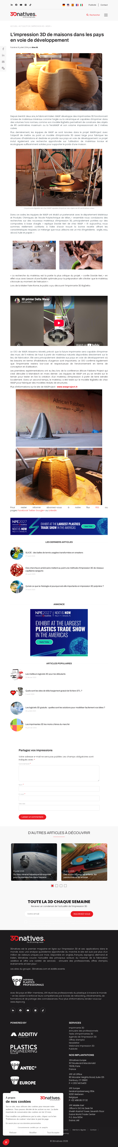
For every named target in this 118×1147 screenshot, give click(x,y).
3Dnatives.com (39, 968)
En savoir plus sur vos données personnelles (23, 1123)
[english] (68, 5)
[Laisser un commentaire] (3, 68)
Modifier (33, 1132)
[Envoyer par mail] (3, 62)
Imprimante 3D (76, 1027)
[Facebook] (3, 49)
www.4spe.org (17, 1001)
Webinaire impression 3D (81, 1045)
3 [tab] (61, 885)
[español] (73, 5)
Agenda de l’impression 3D (83, 1036)
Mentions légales (79, 1130)
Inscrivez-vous (82, 914)
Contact (104, 5)
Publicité (92, 5)
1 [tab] (52, 885)
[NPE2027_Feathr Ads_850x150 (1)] (59, 526)
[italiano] (81, 5)
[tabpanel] (34, 862)
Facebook (23, 510)
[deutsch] (64, 5)
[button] (6, 1142)
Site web (22, 803)
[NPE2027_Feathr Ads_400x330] (59, 632)
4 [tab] (65, 885)
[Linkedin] (3, 55)
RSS (97, 507)
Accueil (13, 26)
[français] (77, 5)
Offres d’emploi (77, 1039)
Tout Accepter (53, 1132)
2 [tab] (56, 885)
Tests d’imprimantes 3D (81, 1033)
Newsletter (74, 1042)
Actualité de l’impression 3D (31, 26)
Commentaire (25, 764)
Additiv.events (58, 968)
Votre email (33, 913)
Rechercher (95, 15)
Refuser (13, 1132)
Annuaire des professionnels (83, 1030)
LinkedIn (53, 510)
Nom (21, 785)
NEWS (48, 26)
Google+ (40, 510)
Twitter (32, 510)
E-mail (22, 794)
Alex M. (35, 47)
